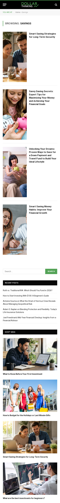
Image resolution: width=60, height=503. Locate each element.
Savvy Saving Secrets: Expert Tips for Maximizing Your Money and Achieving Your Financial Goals (41, 97)
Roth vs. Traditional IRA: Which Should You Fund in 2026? (27, 290)
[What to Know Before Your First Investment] (30, 354)
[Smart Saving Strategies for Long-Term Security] (15, 57)
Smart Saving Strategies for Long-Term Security (25, 457)
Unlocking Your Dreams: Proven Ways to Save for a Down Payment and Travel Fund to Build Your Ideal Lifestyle (42, 155)
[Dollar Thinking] (30, 5)
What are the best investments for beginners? (24, 498)
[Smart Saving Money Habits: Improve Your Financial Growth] (15, 229)
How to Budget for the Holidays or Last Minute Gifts (26, 415)
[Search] (55, 5)
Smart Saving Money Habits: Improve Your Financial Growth (40, 209)
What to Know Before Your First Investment (22, 374)
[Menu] (4, 5)
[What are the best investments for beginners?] (30, 478)
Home (17, 12)
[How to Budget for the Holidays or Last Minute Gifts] (30, 396)
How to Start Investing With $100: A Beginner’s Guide (26, 296)
